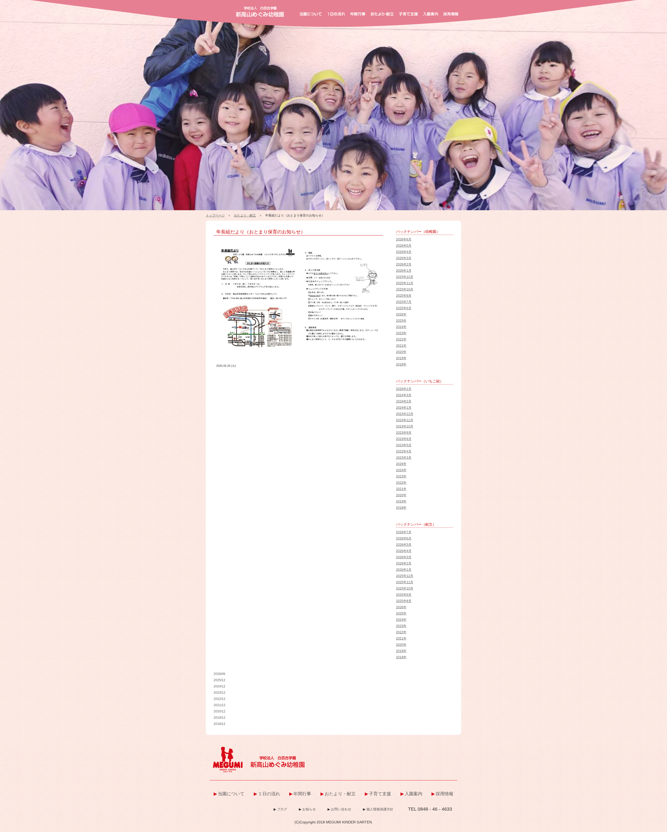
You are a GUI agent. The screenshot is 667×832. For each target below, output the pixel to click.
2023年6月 (403, 439)
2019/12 (219, 717)
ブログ (282, 809)
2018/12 (219, 724)
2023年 (401, 333)
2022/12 (219, 699)
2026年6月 (403, 239)
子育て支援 (380, 793)
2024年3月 (403, 395)
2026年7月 (403, 532)
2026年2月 (403, 264)
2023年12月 (404, 414)
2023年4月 (403, 451)
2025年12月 (404, 277)
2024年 (401, 327)
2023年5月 (403, 445)
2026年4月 (403, 252)
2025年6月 (403, 308)
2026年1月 (403, 270)
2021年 (401, 345)
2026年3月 (403, 258)
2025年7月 (403, 302)
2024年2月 (403, 401)
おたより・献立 (245, 215)
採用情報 (444, 793)
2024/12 (219, 686)
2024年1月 (403, 407)
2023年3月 (403, 458)
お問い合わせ (341, 809)
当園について (231, 793)
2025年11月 (404, 283)
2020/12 (219, 711)
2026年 (401, 314)
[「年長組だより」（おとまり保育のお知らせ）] (299, 244)
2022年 (401, 339)
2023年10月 (404, 426)
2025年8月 (403, 601)
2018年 (401, 364)
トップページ (215, 215)
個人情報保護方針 (379, 809)
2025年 (401, 320)
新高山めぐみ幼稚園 (260, 12)
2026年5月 (403, 245)
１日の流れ (269, 793)
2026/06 (219, 674)
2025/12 (219, 680)
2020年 (401, 352)
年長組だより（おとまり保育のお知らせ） (260, 231)
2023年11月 (404, 420)
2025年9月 (403, 295)
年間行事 (302, 793)
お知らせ (309, 809)
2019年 (401, 358)
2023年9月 (403, 432)
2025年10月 (404, 289)
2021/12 (219, 705)
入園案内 (413, 793)
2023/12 (219, 692)
